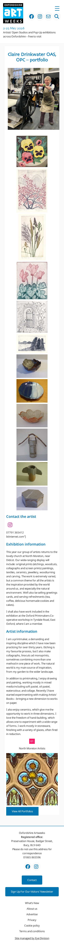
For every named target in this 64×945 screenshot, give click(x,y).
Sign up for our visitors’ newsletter (32, 891)
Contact (32, 880)
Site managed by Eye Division (32, 938)
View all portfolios (22, 811)
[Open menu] (57, 8)
